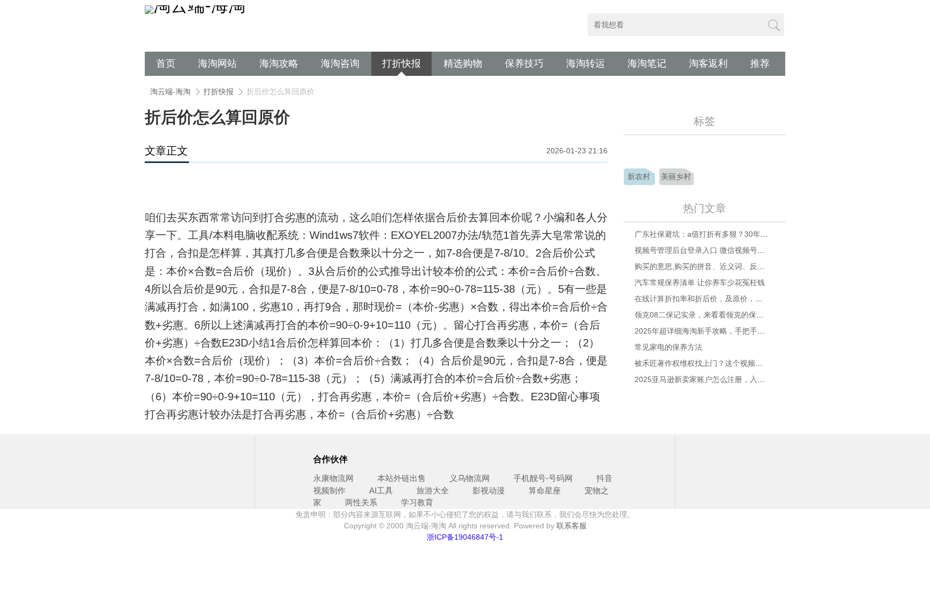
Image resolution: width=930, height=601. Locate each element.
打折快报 (401, 63)
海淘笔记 (647, 63)
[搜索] (773, 25)
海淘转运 (585, 63)
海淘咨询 (340, 63)
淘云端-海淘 (170, 91)
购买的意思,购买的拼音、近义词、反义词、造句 (715, 266)
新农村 (639, 176)
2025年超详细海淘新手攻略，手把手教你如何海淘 (718, 331)
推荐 (760, 63)
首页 (165, 63)
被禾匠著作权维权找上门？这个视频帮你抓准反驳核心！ (729, 363)
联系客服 (571, 525)
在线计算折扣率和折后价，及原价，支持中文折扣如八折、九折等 (744, 298)
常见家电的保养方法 (668, 347)
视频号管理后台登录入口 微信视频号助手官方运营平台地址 (734, 250)
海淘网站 (217, 63)
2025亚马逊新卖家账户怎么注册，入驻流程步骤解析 (722, 379)
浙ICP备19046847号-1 (465, 537)
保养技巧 (524, 63)
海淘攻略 (278, 63)
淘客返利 (708, 63)
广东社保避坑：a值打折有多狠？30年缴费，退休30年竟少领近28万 (748, 234)
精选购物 (462, 63)
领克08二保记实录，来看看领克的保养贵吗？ (710, 314)
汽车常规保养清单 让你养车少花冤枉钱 (700, 282)
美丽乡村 (676, 176)
